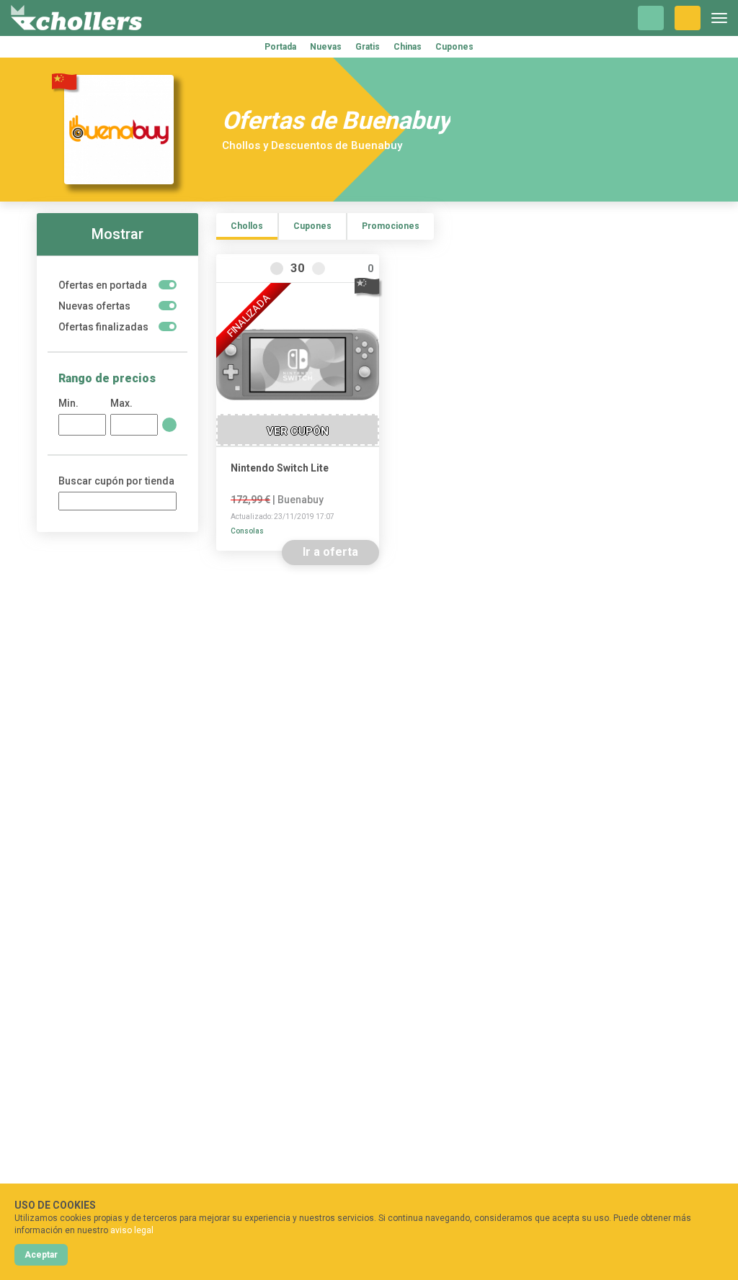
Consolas (247, 531)
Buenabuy (300, 499)
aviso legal (132, 1230)
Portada (280, 47)
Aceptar (41, 1255)
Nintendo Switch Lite (280, 468)
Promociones (390, 226)
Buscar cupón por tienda (116, 481)
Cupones (454, 47)
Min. (68, 403)
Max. (121, 403)
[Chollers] (76, 18)
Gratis (367, 47)
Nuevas (326, 47)
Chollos (247, 226)
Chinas (408, 47)
